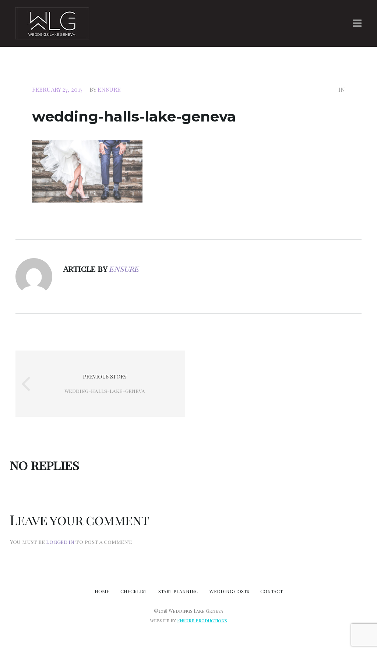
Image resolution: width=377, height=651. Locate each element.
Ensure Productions (202, 620)
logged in (60, 541)
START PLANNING (178, 591)
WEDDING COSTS (229, 591)
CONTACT (271, 591)
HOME (102, 591)
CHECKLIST (133, 591)
